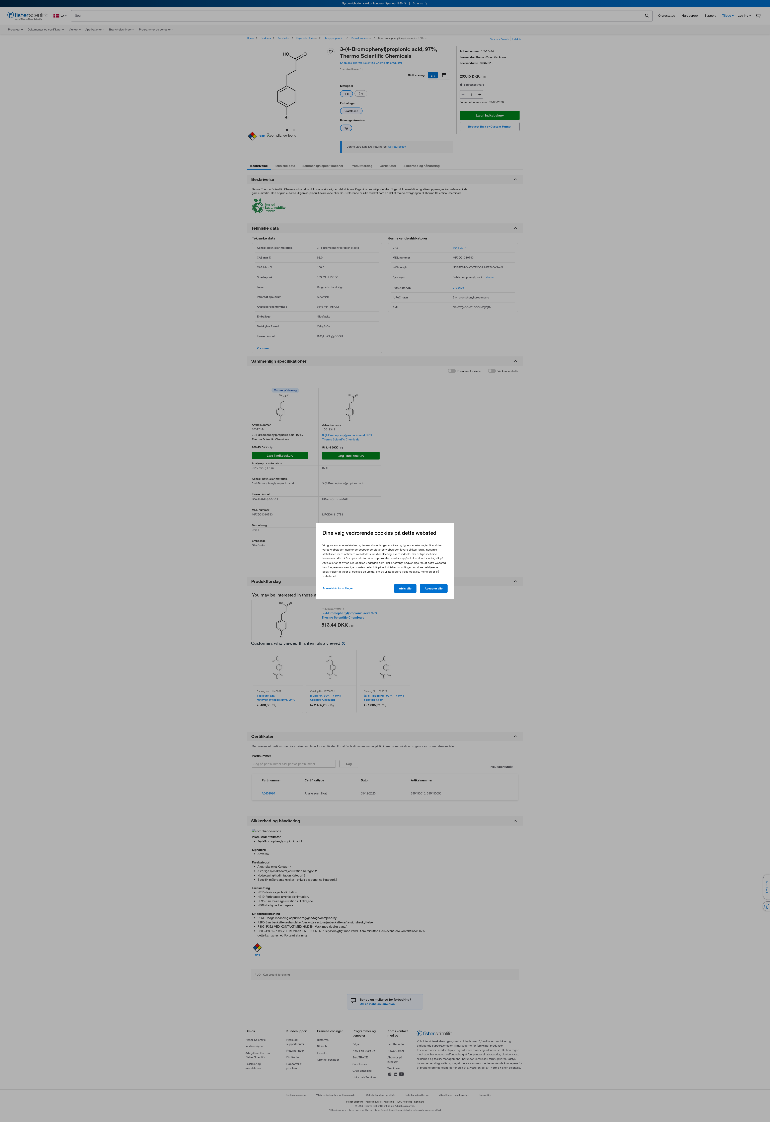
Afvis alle (405, 588)
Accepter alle (434, 588)
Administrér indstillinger (338, 588)
